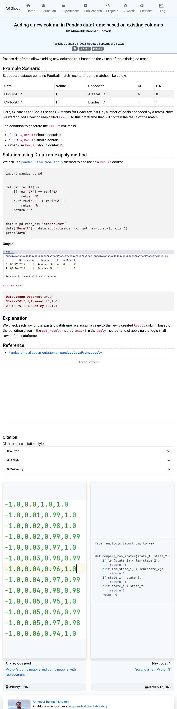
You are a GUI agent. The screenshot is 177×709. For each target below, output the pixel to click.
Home (30, 11)
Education (48, 11)
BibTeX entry (14, 469)
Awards (130, 11)
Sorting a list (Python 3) (153, 669)
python (85, 48)
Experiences (71, 11)
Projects (112, 11)
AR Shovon (14, 8)
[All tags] (75, 48)
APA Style (12, 451)
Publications (93, 11)
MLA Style (13, 460)
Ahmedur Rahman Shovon (51, 701)
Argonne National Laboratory (88, 706)
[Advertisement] (88, 392)
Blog (162, 11)
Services (146, 11)
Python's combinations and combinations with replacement (41, 672)
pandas (97, 48)
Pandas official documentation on (55, 352)
